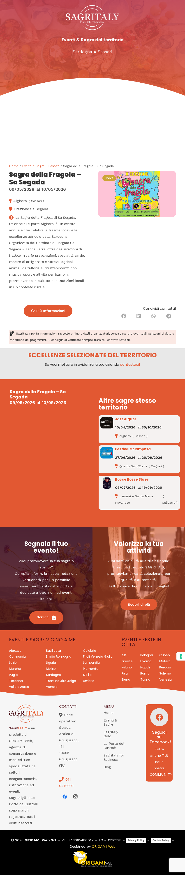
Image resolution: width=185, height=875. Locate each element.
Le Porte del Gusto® (114, 746)
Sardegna (82, 51)
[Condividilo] (123, 316)
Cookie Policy (161, 840)
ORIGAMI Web (104, 846)
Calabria (89, 650)
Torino (145, 679)
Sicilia (87, 675)
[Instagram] (75, 796)
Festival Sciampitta (133, 449)
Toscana (16, 681)
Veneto (52, 686)
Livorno (145, 661)
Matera (165, 661)
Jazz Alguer (125, 419)
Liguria (51, 662)
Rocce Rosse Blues (132, 479)
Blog (107, 767)
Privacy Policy (136, 840)
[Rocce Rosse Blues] (107, 483)
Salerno (165, 673)
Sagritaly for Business (114, 757)
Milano (127, 667)
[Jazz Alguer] (106, 422)
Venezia (165, 679)
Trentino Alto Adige (61, 681)
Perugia (165, 667)
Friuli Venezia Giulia (98, 656)
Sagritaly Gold (111, 734)
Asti (124, 655)
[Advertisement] (92, 129)
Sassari (105, 51)
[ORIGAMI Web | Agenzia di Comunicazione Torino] (92, 859)
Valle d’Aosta (19, 686)
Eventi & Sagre (110, 722)
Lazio (13, 662)
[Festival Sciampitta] (106, 452)
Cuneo (164, 655)
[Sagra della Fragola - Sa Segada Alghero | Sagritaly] (137, 194)
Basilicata (53, 650)
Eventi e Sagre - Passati (41, 166)
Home (13, 166)
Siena (126, 679)
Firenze (127, 661)
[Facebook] (64, 796)
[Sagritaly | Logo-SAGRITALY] (92, 17)
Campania (17, 656)
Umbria (88, 681)
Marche (15, 668)
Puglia (13, 675)
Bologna (146, 655)
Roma (145, 673)
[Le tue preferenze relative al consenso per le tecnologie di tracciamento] (180, 656)
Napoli (145, 667)
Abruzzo (15, 650)
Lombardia (91, 662)
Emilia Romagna (58, 656)
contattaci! (130, 364)
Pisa (125, 673)
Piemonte (90, 668)
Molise (51, 668)
